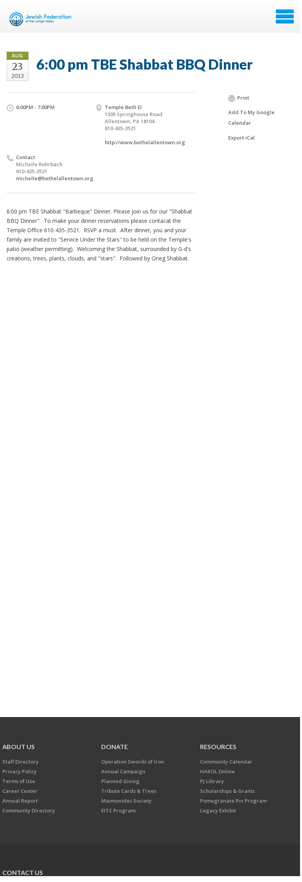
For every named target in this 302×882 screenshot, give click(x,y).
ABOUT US (18, 746)
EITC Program (118, 810)
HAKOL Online (217, 771)
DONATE (114, 746)
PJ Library (212, 781)
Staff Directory (20, 761)
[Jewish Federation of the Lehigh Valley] (42, 19)
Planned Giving (120, 781)
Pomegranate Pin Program (233, 800)
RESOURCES (218, 746)
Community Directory (28, 810)
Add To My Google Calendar (251, 117)
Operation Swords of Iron (132, 761)
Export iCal (241, 137)
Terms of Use (18, 781)
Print (243, 97)
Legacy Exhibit (218, 810)
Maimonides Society (126, 800)
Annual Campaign (123, 771)
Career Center (20, 790)
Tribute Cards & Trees (128, 790)
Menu (285, 16)
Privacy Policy (19, 771)
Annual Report (20, 800)
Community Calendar (226, 761)
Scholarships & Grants (227, 790)
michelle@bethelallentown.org (54, 178)
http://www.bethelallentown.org (145, 142)
